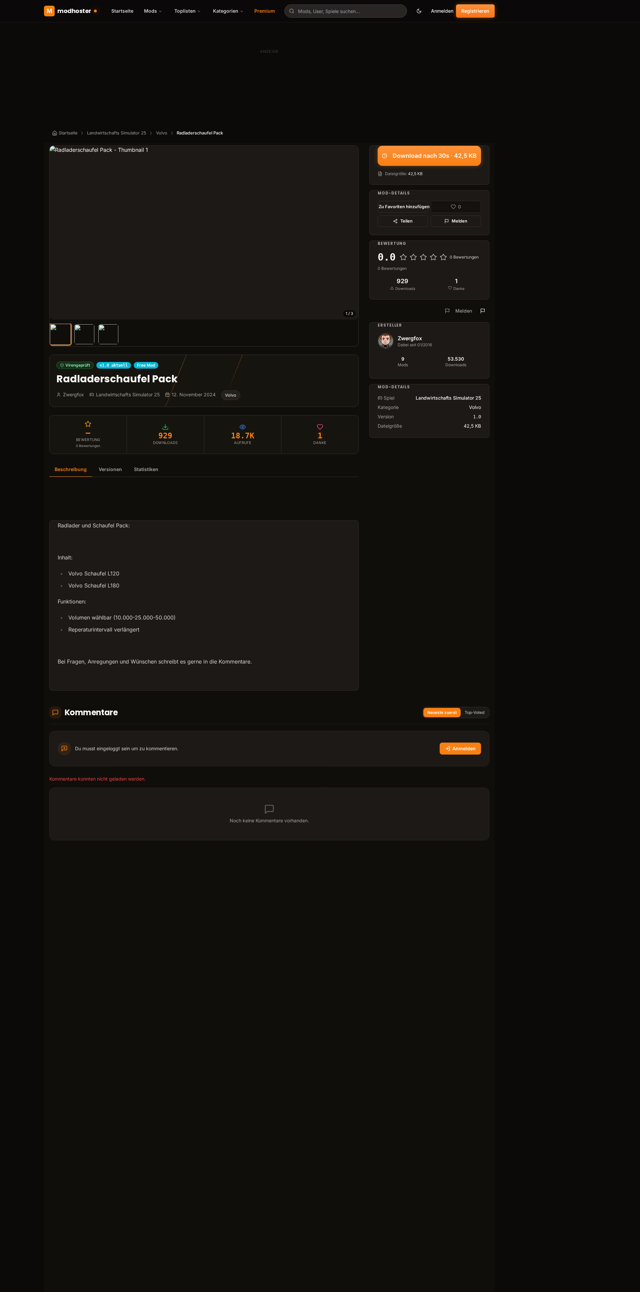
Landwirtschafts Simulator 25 (116, 132)
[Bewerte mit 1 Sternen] (403, 257)
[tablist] (204, 469)
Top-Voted (474, 712)
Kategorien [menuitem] (225, 11)
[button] (204, 233)
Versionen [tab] (110, 469)
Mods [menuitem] (150, 11)
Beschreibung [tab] (71, 469)
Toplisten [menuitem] (185, 11)
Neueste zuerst (442, 712)
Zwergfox (410, 338)
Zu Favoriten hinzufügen (403, 206)
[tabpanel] (204, 588)
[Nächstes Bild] (350, 233)
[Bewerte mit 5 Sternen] (443, 257)
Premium (264, 11)
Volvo (161, 132)
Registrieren (475, 11)
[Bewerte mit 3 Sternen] (423, 257)
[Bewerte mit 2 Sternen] (413, 257)
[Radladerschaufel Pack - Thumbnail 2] (84, 334)
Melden (459, 221)
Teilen (406, 221)
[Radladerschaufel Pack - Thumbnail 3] (108, 334)
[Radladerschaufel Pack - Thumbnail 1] (60, 334)
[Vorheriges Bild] (57, 233)
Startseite (122, 11)
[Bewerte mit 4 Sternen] (433, 257)
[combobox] (345, 11)
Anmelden (442, 11)
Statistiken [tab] (146, 469)
